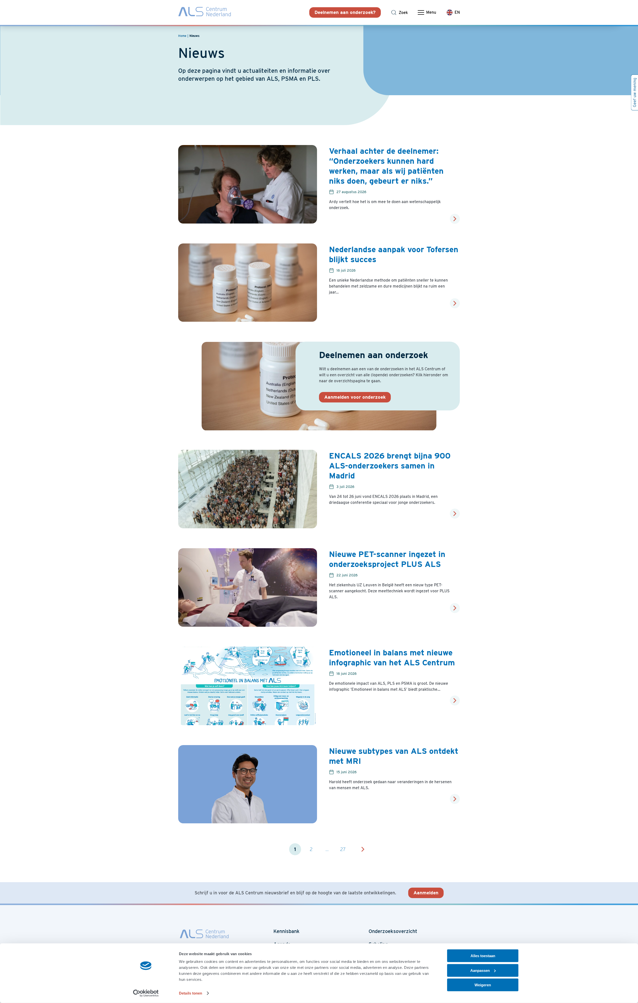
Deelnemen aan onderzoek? (345, 12)
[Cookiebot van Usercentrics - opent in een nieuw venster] (146, 993)
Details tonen (190, 993)
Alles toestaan (483, 956)
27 (343, 849)
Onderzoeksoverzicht (393, 931)
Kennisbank (286, 931)
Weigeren (483, 985)
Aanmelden (425, 893)
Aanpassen (480, 970)
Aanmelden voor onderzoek (355, 397)
